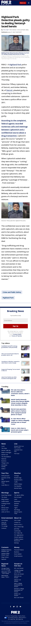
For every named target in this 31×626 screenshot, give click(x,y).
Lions (15, 499)
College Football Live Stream (18, 571)
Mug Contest (5, 499)
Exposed (3, 559)
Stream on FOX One (18, 565)
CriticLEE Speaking (3, 523)
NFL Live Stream (18, 568)
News (3, 444)
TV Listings (4, 526)
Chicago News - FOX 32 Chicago (5, 569)
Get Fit (3, 505)
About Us (17, 518)
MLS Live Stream (19, 597)
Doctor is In (4, 510)
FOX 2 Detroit (13, 30)
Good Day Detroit (6, 495)
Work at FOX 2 (18, 524)
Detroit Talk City (5, 450)
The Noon (4, 497)
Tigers (16, 507)
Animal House (18, 488)
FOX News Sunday (4, 465)
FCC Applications (18, 535)
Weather (17, 473)
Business (3, 461)
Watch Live (23, 3)
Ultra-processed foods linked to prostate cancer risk (10, 354)
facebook (10, 606)
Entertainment (7, 518)
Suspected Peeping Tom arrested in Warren (10, 370)
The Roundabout (6, 456)
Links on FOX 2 (5, 512)
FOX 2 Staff (17, 520)
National (3, 459)
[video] (25, 347)
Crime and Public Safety (23, 30)
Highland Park (15, 64)
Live (15, 444)
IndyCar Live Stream (17, 580)
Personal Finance (19, 550)
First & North (17, 497)
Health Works (5, 501)
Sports (16, 493)
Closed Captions (18, 537)
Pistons (16, 505)
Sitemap (16, 543)
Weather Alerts (18, 480)
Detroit (9, 90)
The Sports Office (19, 495)
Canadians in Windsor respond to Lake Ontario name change (10, 362)
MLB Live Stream (19, 574)
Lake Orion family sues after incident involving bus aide (9, 377)
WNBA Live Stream (17, 594)
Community (17, 531)
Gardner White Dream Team (5, 554)
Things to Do (5, 463)
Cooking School (5, 503)
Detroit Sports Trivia (5, 482)
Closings (16, 475)
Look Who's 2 (5, 485)
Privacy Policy (17, 334)
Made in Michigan (6, 452)
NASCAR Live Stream (17, 576)
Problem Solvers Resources (18, 540)
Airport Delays (18, 484)
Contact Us (17, 522)
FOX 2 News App (19, 526)
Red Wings (17, 510)
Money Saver (5, 507)
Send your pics (5, 475)
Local (2, 446)
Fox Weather (17, 486)
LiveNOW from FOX (18, 450)
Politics (3, 469)
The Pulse (4, 448)
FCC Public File (18, 533)
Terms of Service (17, 336)
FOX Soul (16, 453)
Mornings (5, 493)
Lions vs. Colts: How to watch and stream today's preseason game (19, 430)
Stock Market (18, 554)
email (20, 606)
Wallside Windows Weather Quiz (6, 550)
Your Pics (4, 473)
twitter (13, 606)
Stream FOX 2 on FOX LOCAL (19, 447)
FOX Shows (4, 520)
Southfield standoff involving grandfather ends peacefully (9, 346)
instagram (17, 606)
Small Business (18, 556)
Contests (3, 528)
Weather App (17, 478)
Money (16, 547)
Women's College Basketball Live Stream (19, 590)
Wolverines (17, 501)
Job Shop (16, 529)
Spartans (16, 503)
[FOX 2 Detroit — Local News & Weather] (6, 3)
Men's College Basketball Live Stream (18, 585)
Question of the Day (5, 478)
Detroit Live (4, 454)
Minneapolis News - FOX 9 (5, 576)
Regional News (4, 565)
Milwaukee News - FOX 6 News (6, 572)
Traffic (16, 482)
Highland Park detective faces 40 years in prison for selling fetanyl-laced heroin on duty (15, 53)
